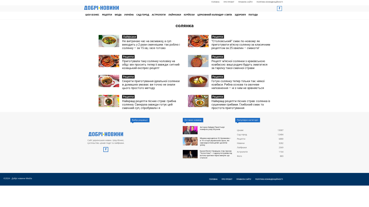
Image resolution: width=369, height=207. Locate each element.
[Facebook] (279, 8)
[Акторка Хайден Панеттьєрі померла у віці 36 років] (190, 130)
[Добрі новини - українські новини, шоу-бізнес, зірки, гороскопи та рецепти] (101, 8)
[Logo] (105, 134)
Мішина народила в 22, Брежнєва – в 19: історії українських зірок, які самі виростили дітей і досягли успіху (215, 141)
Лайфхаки (129, 36)
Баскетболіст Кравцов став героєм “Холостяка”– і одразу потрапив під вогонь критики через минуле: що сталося (216, 154)
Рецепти (217, 36)
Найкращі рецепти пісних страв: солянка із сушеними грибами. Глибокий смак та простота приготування (240, 104)
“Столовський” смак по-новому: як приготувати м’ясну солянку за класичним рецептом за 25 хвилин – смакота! (240, 44)
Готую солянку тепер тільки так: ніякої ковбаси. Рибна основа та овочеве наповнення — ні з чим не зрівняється (237, 84)
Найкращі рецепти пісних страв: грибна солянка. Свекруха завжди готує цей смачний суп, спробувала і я (149, 104)
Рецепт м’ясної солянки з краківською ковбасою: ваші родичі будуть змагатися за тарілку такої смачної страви (239, 64)
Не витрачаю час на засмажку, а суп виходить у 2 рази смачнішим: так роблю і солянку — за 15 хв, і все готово (151, 44)
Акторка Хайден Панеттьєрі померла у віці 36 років (212, 128)
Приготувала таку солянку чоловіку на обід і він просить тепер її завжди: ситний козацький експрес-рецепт (150, 64)
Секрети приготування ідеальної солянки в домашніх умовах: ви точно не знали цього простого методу (151, 84)
